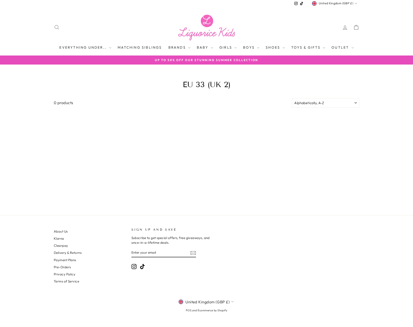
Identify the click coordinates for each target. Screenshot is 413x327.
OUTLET (340, 47)
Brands (177, 47)
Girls (226, 47)
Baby (203, 47)
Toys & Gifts (306, 47)
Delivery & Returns (68, 253)
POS (188, 310)
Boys (249, 47)
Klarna (59, 238)
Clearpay (61, 246)
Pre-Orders (62, 267)
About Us (61, 231)
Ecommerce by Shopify (212, 310)
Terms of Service (66, 281)
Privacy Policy (64, 274)
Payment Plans (65, 260)
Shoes (273, 47)
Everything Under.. (83, 47)
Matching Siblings (140, 47)
